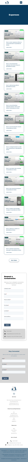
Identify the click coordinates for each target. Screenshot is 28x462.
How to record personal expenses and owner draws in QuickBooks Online (13, 65)
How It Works (14, 430)
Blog (14, 428)
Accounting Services (14, 401)
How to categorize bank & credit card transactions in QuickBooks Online (14, 148)
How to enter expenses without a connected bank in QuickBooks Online (14, 43)
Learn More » (9, 47)
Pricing (14, 431)
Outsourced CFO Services (14, 404)
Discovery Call (14, 433)
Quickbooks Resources (14, 416)
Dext (14, 418)
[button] (21, 2)
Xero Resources (14, 413)
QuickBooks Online (14, 415)
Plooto (14, 419)
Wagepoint (14, 421)
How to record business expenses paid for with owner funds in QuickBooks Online (13, 107)
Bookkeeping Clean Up (14, 403)
